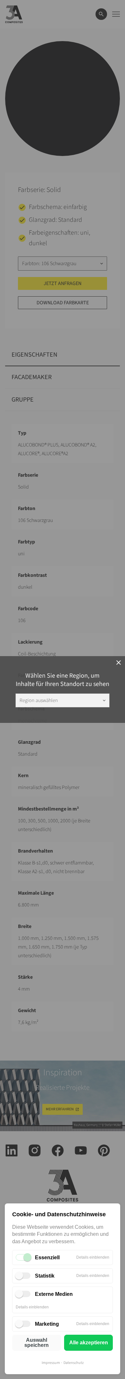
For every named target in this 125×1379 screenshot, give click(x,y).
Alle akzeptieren (88, 1342)
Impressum (51, 1363)
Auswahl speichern (36, 1342)
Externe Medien (54, 1294)
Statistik (44, 1276)
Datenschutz (73, 1363)
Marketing (47, 1324)
